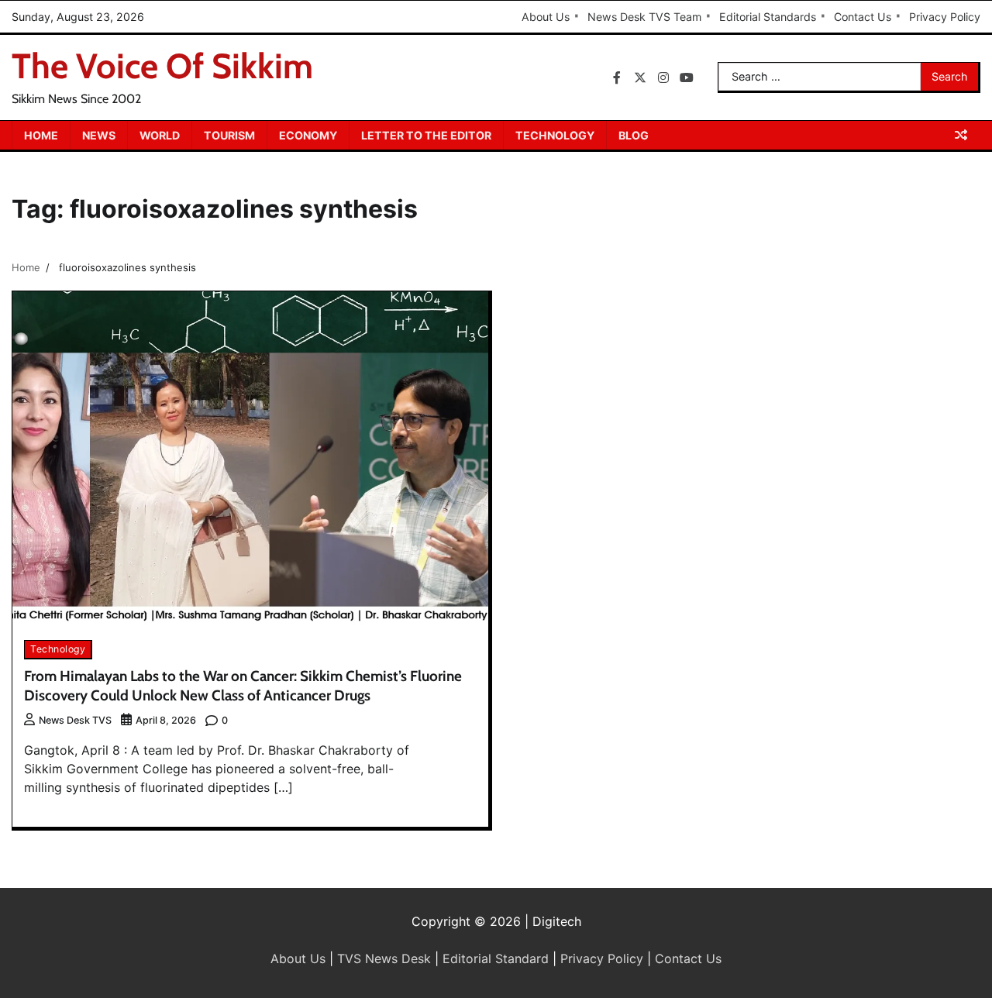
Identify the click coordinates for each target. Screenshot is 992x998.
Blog (633, 135)
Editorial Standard (496, 958)
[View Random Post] (961, 134)
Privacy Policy (944, 16)
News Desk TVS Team (644, 16)
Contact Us (862, 16)
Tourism (229, 135)
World (160, 135)
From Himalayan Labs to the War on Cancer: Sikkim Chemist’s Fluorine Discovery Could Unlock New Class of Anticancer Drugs (243, 685)
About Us (546, 16)
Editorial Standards (767, 16)
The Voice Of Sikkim (162, 66)
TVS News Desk (384, 958)
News (98, 135)
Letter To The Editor (426, 135)
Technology (554, 135)
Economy (308, 135)
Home (41, 135)
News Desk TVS (75, 720)
